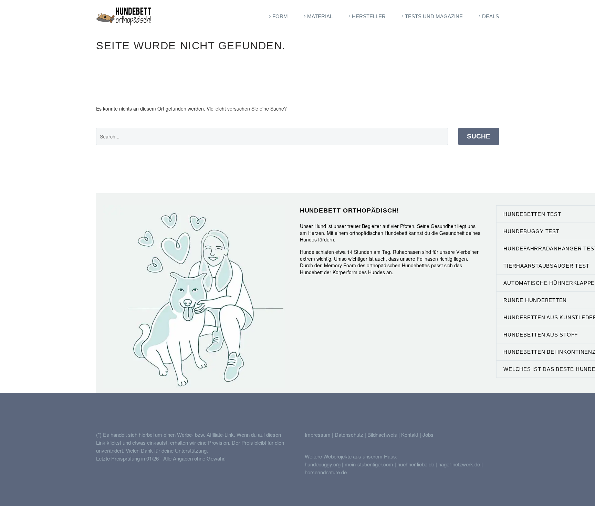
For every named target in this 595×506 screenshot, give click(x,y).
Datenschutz (350, 434)
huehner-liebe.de (415, 464)
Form (280, 16)
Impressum (318, 434)
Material (320, 16)
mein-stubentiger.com (369, 464)
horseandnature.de (326, 472)
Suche (478, 136)
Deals (490, 16)
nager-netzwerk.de (459, 464)
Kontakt (409, 434)
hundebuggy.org (323, 464)
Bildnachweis (382, 434)
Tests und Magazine (434, 16)
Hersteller (369, 16)
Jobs (428, 434)
